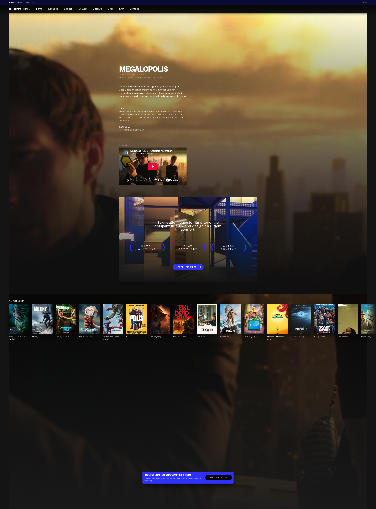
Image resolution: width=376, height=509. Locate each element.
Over (110, 8)
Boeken (68, 8)
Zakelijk (30, 2)
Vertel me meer (186, 267)
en (363, 2)
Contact (134, 8)
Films (39, 8)
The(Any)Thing (15, 2)
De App (82, 8)
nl (366, 2)
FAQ (121, 8)
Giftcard (97, 8)
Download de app (218, 478)
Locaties (53, 8)
